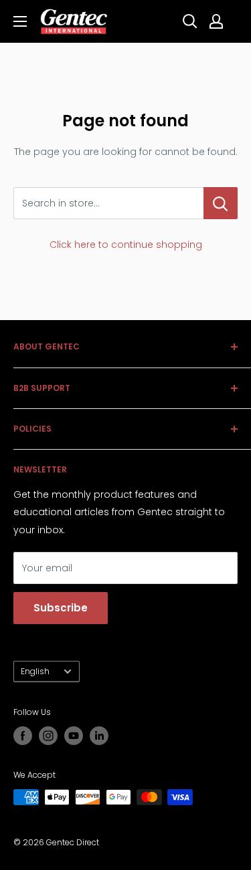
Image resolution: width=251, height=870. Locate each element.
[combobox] (108, 203)
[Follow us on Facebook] (22, 735)
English (35, 671)
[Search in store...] (220, 203)
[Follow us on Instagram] (48, 735)
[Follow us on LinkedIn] (99, 735)
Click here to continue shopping (126, 244)
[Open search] (190, 21)
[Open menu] (20, 21)
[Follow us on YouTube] (73, 735)
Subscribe (60, 608)
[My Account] (216, 21)
